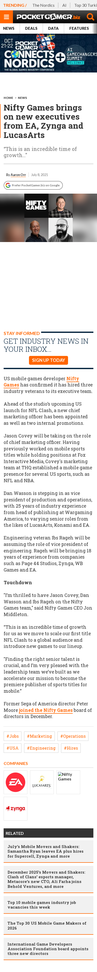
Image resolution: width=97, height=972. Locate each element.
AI (64, 5)
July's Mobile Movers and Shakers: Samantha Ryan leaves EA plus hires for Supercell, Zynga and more (46, 851)
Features (79, 28)
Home (8, 97)
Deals (31, 28)
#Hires (71, 748)
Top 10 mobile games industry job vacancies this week (42, 905)
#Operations (73, 736)
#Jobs (12, 736)
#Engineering (41, 748)
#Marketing (39, 736)
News (8, 28)
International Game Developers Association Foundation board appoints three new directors (48, 948)
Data (53, 28)
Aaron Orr (18, 175)
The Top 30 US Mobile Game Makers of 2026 (47, 925)
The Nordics (43, 5)
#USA (12, 748)
